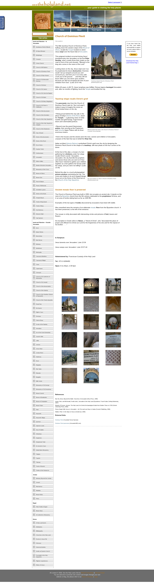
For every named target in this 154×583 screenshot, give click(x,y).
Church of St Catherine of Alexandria (43, 277)
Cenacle (38, 59)
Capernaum (39, 268)
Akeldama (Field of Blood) (43, 47)
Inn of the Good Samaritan (43, 332)
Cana (37, 264)
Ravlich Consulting (87, 573)
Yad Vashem (39, 218)
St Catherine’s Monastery (43, 515)
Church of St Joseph (41, 282)
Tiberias (38, 462)
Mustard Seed (99, 573)
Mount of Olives (40, 173)
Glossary (38, 543)
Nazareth (38, 413)
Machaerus (39, 486)
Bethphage (39, 55)
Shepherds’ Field (40, 442)
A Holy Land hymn (41, 523)
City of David (39, 133)
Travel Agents (96, 30)
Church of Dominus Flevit (43, 71)
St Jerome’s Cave (41, 446)
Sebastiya (38, 434)
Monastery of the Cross (42, 169)
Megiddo (38, 377)
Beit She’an (39, 240)
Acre (37, 228)
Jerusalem (39, 157)
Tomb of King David (41, 202)
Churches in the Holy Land (43, 535)
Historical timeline (41, 547)
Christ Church (40, 63)
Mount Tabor (39, 405)
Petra (37, 498)
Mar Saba (38, 369)
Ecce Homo (39, 145)
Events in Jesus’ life (41, 539)
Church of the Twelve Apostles (44, 300)
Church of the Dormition (42, 115)
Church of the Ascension (42, 111)
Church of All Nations (41, 67)
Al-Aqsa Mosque (40, 51)
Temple (88, 89)
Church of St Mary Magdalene (44, 101)
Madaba (38, 490)
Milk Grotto (39, 381)
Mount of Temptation (41, 401)
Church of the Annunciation (43, 286)
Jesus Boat (39, 348)
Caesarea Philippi (41, 260)
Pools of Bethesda (41, 185)
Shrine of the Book (41, 193)
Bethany (38, 244)
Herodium (38, 328)
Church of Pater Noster (42, 75)
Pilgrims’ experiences (42, 561)
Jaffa (37, 340)
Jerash (38, 482)
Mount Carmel (40, 393)
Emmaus (38, 316)
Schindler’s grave (41, 189)
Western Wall (39, 214)
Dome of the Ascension (42, 137)
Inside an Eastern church (43, 551)
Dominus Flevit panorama (62, 423)
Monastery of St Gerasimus (43, 389)
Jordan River (39, 352)
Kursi (37, 361)
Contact (113, 30)
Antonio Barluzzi (72, 143)
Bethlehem (39, 248)
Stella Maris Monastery (42, 450)
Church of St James (41, 89)
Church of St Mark (41, 97)
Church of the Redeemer (43, 129)
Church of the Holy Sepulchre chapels (44, 124)
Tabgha (38, 454)
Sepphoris (39, 438)
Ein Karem (39, 308)
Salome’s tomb (40, 425)
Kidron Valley (39, 161)
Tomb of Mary (40, 206)
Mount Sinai (39, 510)
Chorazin (38, 272)
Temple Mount (40, 197)
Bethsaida (38, 252)
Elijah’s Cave (39, 312)
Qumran (38, 421)
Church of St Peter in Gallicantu (41, 106)
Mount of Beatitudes (41, 397)
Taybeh (38, 458)
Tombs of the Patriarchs (42, 470)
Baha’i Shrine (39, 232)
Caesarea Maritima (41, 256)
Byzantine (65, 196)
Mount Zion (39, 177)
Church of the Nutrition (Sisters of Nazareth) (44, 295)
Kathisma (38, 357)
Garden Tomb (40, 149)
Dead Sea (38, 304)
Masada (38, 373)
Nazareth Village (40, 417)
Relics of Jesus (40, 565)
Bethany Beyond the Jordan (43, 478)
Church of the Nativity (42, 290)
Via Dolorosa (39, 210)
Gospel (70, 50)
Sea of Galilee (40, 429)
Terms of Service (87, 577)
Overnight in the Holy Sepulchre (42, 556)
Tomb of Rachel (40, 466)
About (79, 30)
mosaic (93, 207)
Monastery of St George (42, 385)
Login (96, 577)
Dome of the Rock (41, 141)
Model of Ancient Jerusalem (43, 165)
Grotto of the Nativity (41, 324)
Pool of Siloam (40, 181)
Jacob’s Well (39, 336)
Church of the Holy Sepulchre (44, 119)
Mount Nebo (39, 494)
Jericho (38, 344)
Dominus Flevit (59, 420)
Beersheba (39, 236)
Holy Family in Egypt (41, 506)
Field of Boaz (39, 320)
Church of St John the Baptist (44, 93)
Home (62, 30)
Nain (37, 409)
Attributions (39, 527)
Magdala (38, 365)
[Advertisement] (81, 231)
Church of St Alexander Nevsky (42, 80)
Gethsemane (39, 153)
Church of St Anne (41, 85)
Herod (60, 130)
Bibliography (39, 531)
